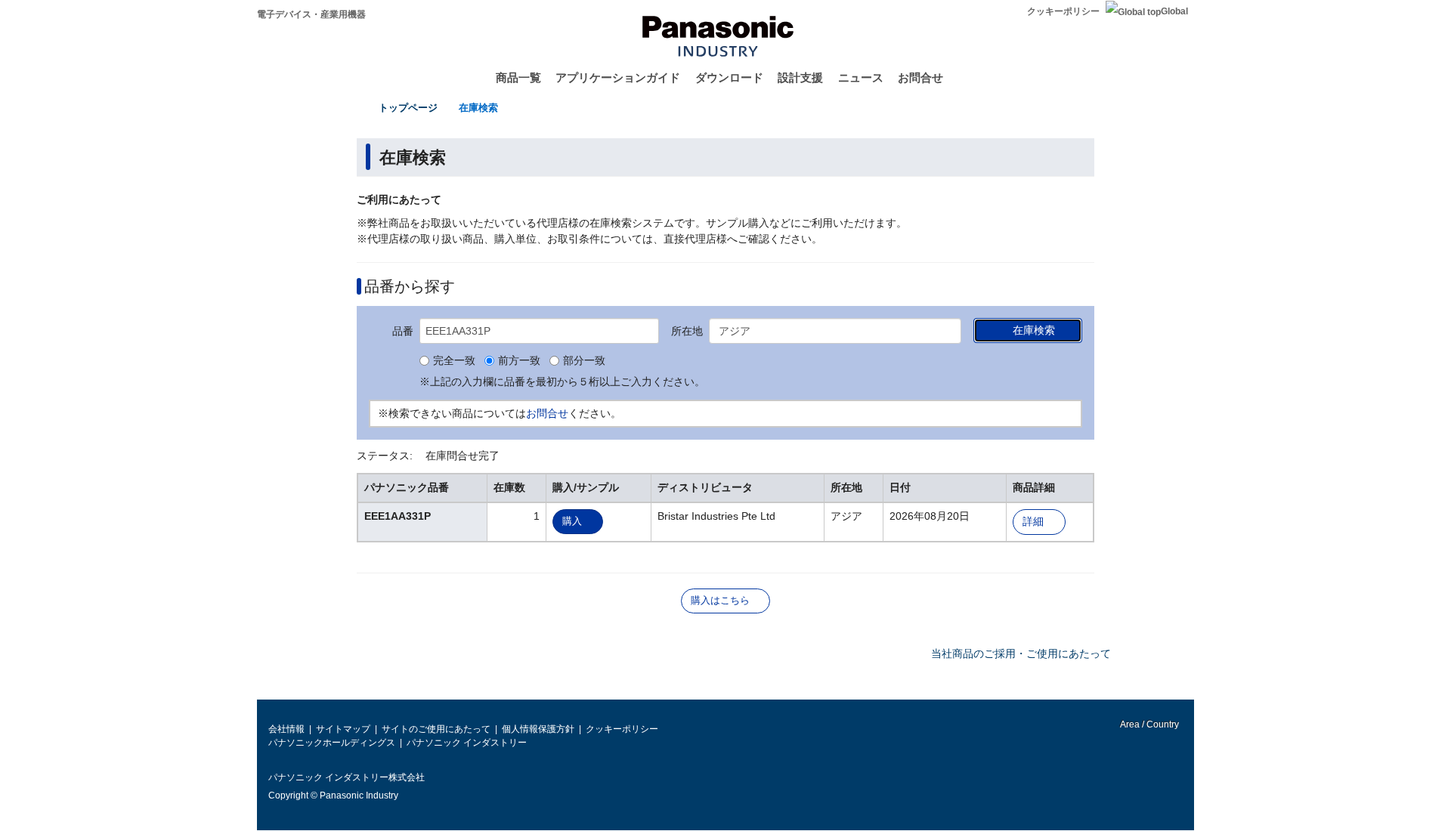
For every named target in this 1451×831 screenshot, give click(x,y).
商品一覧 (518, 77)
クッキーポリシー (1063, 11)
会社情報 (286, 729)
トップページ (408, 107)
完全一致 (454, 361)
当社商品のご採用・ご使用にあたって (1021, 653)
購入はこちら (720, 600)
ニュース (860, 77)
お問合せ (920, 77)
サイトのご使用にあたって (436, 729)
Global (1174, 11)
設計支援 (800, 77)
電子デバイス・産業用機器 (311, 14)
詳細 (1033, 521)
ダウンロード (729, 77)
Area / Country (1148, 724)
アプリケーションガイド (617, 77)
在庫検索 (478, 107)
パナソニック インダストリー (467, 742)
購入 (572, 521)
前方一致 (519, 361)
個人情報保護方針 (538, 729)
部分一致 (584, 361)
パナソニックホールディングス (331, 742)
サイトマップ (343, 729)
